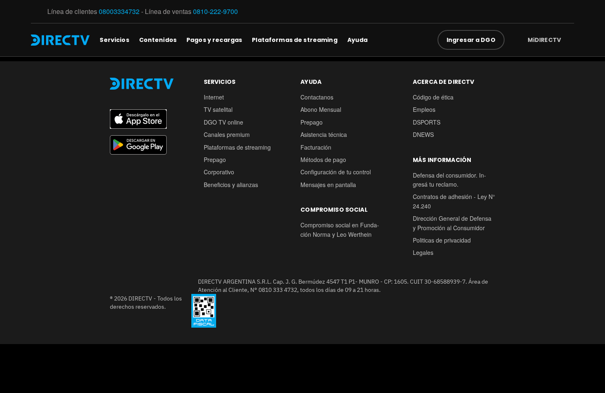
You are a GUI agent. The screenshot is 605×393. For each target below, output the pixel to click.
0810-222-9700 (215, 11)
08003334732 (119, 11)
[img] (567, 39)
